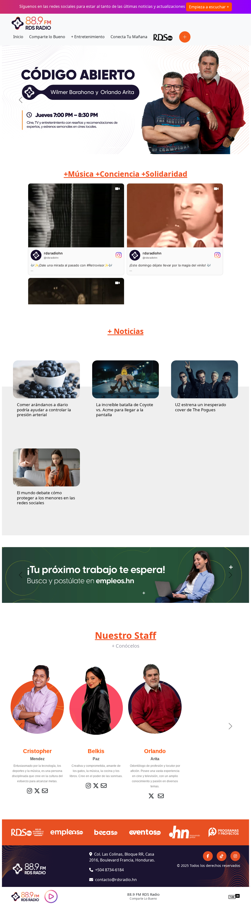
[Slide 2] (112, 147)
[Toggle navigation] (184, 37)
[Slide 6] (147, 147)
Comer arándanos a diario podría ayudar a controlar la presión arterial (44, 409)
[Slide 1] (103, 147)
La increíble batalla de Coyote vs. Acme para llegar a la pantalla (124, 409)
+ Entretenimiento (88, 36)
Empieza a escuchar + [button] (209, 7)
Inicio (18, 36)
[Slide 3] (121, 147)
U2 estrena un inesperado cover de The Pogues (200, 407)
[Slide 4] (130, 147)
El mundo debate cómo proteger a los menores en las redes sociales (46, 497)
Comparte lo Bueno (47, 36)
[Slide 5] (138, 147)
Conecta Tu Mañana (129, 36)
